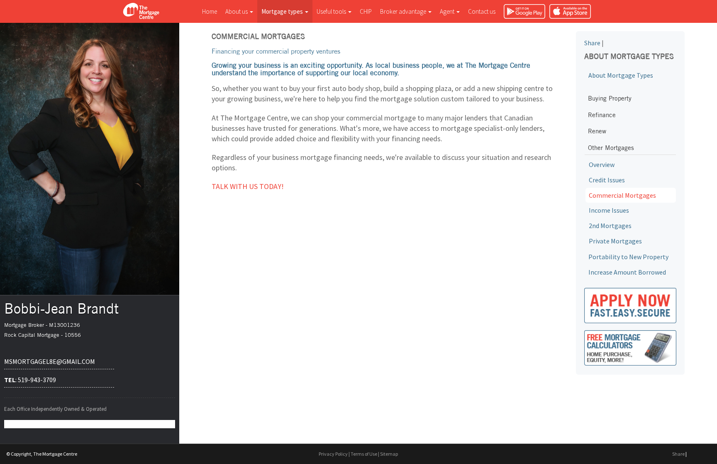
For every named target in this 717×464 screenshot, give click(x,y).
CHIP (366, 11)
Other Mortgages (611, 148)
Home (209, 11)
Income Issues (609, 210)
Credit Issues (607, 180)
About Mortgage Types (620, 75)
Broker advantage (403, 11)
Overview (602, 164)
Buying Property (610, 98)
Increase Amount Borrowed (627, 272)
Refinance (602, 115)
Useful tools (332, 11)
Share (592, 43)
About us (237, 11)
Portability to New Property (628, 257)
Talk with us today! (248, 186)
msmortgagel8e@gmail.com (49, 361)
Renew (597, 131)
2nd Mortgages (610, 225)
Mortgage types (282, 11)
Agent (448, 11)
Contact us (481, 11)
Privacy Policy (333, 454)
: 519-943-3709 (30, 380)
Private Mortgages (615, 241)
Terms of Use (364, 454)
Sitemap (389, 454)
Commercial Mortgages (622, 195)
